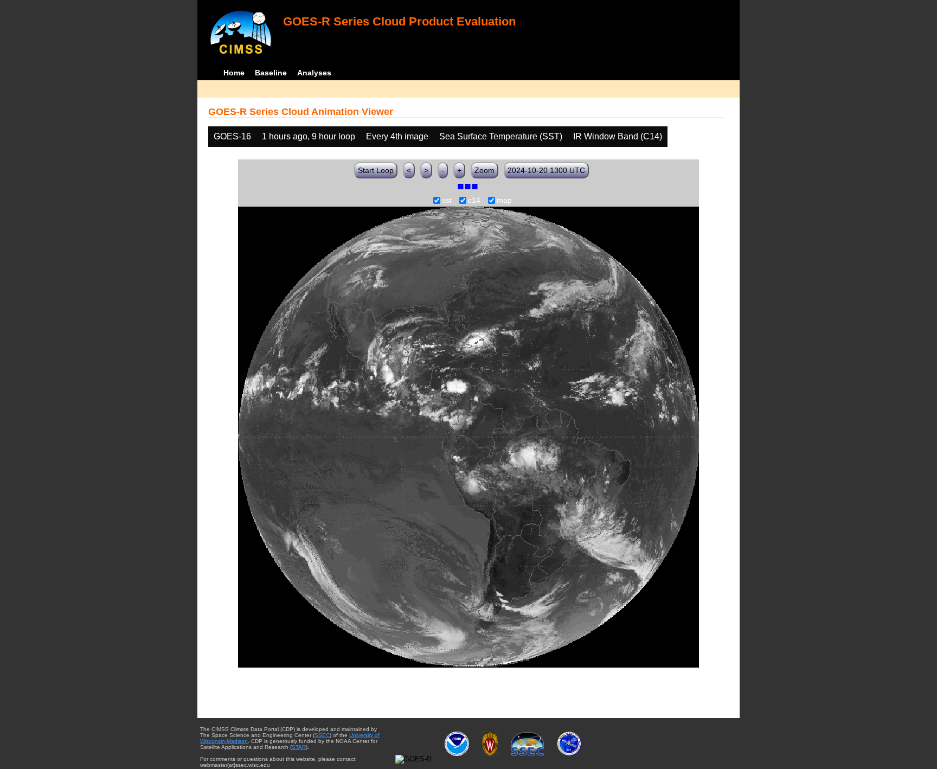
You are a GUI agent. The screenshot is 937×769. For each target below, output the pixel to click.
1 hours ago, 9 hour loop (308, 136)
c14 (474, 200)
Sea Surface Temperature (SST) (500, 136)
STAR (299, 747)
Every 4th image (397, 136)
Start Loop (376, 170)
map (504, 200)
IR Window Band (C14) (617, 136)
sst (447, 200)
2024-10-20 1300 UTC (546, 170)
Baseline (271, 72)
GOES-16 (232, 136)
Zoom (484, 170)
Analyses (314, 72)
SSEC (322, 735)
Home (234, 72)
